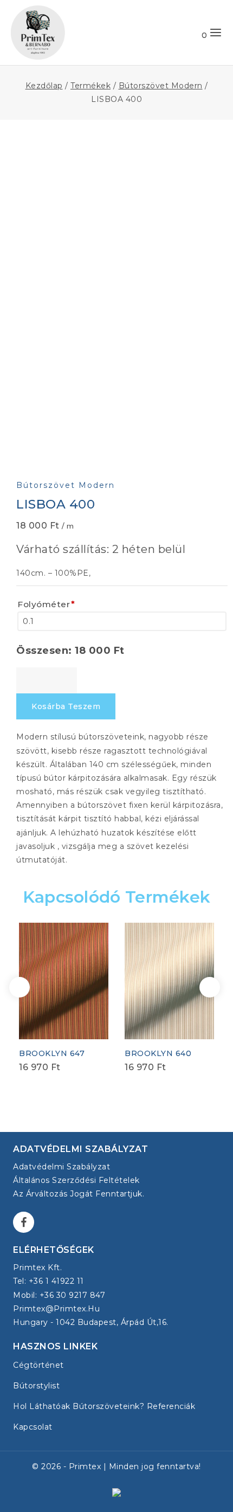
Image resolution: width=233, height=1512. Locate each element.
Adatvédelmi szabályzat (61, 1167)
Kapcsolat (33, 1427)
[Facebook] (23, 1222)
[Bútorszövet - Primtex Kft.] (38, 32)
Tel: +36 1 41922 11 (48, 1281)
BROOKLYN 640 (158, 1053)
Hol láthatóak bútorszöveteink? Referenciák (104, 1406)
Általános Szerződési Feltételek (76, 1180)
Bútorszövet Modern (65, 485)
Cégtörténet (38, 1365)
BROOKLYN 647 (52, 1053)
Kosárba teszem (65, 706)
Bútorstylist (36, 1386)
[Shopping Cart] (193, 32)
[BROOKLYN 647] (63, 981)
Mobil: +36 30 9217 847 (59, 1295)
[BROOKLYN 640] (169, 981)
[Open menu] (215, 32)
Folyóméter (46, 604)
